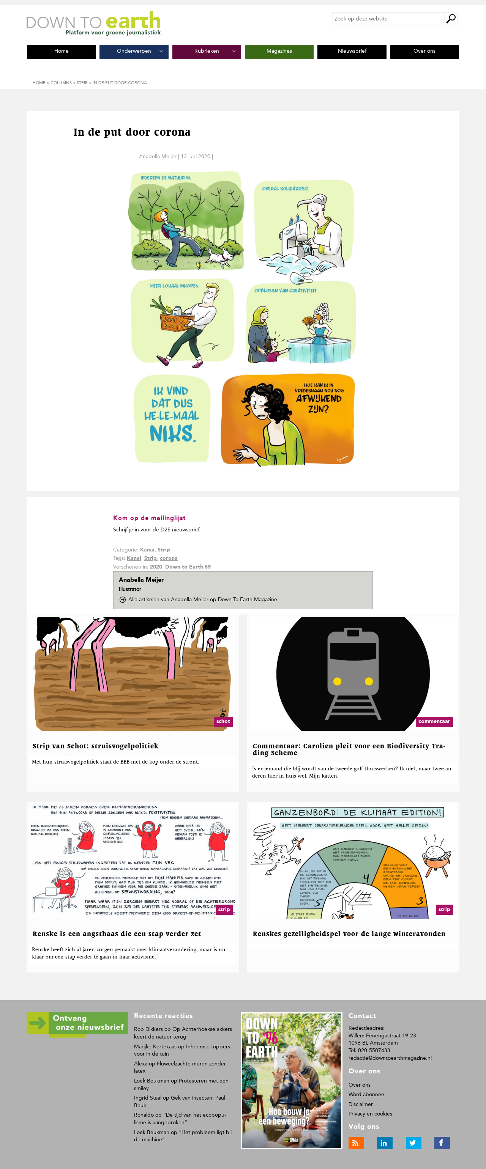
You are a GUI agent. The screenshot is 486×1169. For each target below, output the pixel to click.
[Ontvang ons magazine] (77, 1036)
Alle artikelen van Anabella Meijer (202, 599)
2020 (156, 567)
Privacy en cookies (370, 1114)
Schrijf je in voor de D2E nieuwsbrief (156, 529)
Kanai (147, 550)
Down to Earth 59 (188, 567)
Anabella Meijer (158, 156)
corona (169, 558)
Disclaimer (361, 1104)
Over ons (360, 1085)
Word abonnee (366, 1094)
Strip (164, 550)
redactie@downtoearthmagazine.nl (390, 1058)
